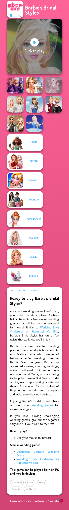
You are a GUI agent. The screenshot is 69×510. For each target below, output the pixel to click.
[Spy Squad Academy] (15, 85)
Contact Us (39, 501)
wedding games (42, 405)
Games (13, 291)
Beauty (42, 482)
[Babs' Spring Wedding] (15, 104)
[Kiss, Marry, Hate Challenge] (53, 104)
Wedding (34, 291)
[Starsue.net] (11, 15)
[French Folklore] (34, 104)
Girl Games (22, 291)
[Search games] (19, 15)
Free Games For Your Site (20, 501)
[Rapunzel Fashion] (53, 85)
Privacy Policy (53, 501)
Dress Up (16, 489)
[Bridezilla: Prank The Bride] (34, 85)
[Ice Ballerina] (34, 123)
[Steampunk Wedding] (15, 123)
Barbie (30, 482)
